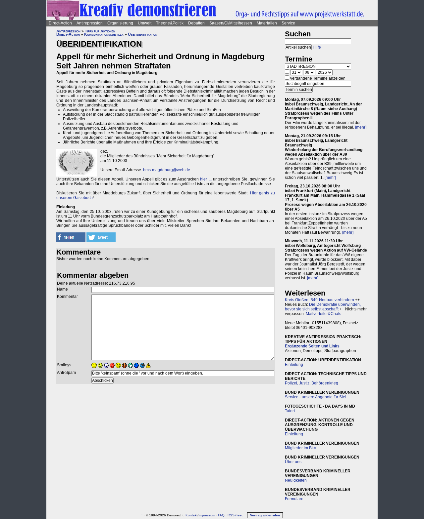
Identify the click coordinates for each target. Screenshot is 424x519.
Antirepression (90, 23)
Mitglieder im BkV (300, 448)
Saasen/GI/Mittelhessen (230, 23)
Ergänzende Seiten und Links (312, 346)
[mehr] (360, 127)
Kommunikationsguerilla (104, 34)
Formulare (294, 499)
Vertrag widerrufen (265, 515)
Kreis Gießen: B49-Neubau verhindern (319, 300)
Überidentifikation (142, 34)
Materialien (267, 23)
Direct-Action (60, 23)
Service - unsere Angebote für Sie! (315, 397)
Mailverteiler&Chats (323, 313)
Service (288, 23)
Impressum (206, 515)
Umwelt (144, 23)
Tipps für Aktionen (100, 31)
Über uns (293, 461)
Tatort (290, 411)
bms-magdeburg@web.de (166, 170)
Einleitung (294, 364)
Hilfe (317, 47)
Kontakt (191, 515)
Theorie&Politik (170, 23)
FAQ (221, 515)
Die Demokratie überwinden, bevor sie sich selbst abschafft (323, 306)
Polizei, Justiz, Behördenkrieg (311, 383)
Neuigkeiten (296, 480)
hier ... (205, 179)
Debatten (196, 23)
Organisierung (120, 23)
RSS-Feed (235, 515)
